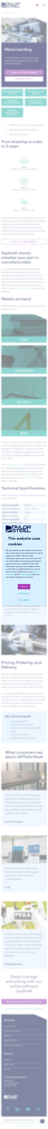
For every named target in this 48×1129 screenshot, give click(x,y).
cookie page (25, 574)
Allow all (24, 587)
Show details (24, 600)
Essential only (24, 593)
